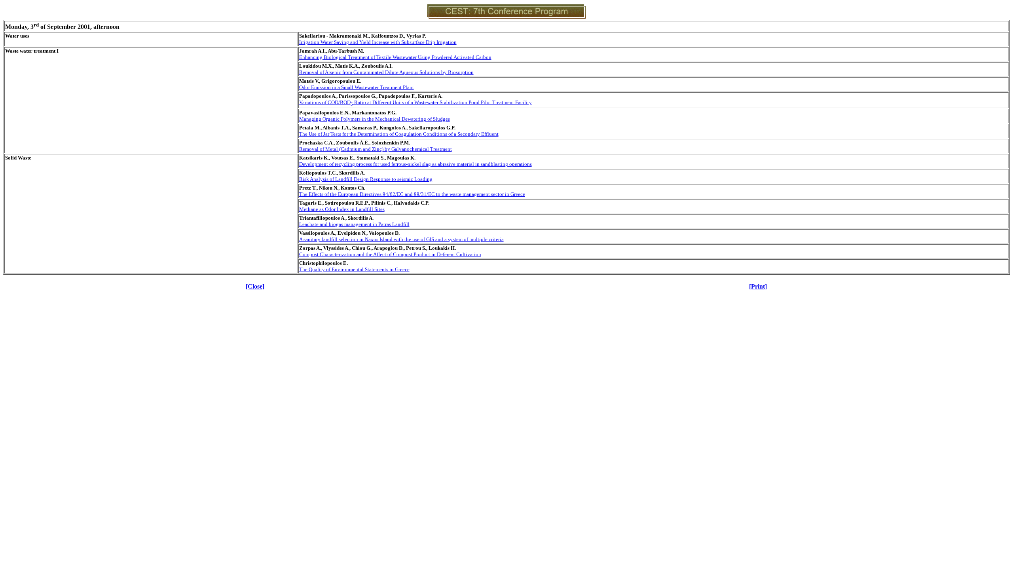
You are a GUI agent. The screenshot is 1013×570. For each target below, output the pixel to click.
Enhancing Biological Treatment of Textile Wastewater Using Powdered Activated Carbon (395, 57)
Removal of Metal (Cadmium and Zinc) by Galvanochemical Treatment (375, 149)
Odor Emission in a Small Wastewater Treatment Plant (356, 87)
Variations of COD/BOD (415, 102)
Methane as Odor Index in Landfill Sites (342, 209)
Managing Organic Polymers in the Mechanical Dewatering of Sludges (374, 119)
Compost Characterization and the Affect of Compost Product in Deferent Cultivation (390, 254)
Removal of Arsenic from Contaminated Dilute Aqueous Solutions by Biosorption (386, 72)
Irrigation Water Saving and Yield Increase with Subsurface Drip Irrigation (378, 42)
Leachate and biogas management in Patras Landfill (354, 224)
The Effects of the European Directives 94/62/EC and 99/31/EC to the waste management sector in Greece (412, 194)
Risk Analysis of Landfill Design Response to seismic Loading (366, 179)
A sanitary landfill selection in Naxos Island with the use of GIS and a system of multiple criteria (401, 239)
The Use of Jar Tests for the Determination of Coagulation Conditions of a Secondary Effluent (399, 134)
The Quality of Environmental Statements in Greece (354, 269)
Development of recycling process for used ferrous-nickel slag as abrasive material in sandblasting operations (415, 164)
